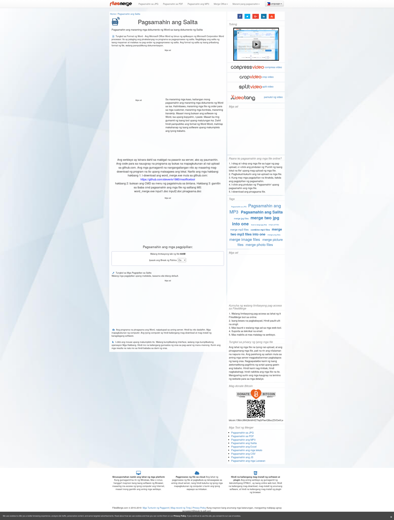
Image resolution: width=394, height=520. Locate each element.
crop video (268, 77)
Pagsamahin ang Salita (129, 13)
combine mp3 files (260, 229)
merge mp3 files (239, 229)
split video (267, 86)
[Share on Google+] (255, 16)
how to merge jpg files (259, 225)
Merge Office (220, 3)
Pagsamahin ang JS (242, 457)
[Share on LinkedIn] (264, 16)
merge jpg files (241, 218)
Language (275, 3)
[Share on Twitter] (247, 16)
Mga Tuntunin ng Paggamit (156, 507)
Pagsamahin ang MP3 (198, 3)
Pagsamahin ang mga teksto (246, 450)
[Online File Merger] (121, 4)
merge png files (273, 234)
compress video (273, 67)
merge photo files (259, 244)
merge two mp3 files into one (256, 232)
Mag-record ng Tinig (181, 507)
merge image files (244, 239)
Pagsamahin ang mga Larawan (248, 460)
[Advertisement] (168, 73)
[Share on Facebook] (239, 16)
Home (113, 13)
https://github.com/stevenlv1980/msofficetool (168, 179)
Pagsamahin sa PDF (173, 3)
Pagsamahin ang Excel (244, 446)
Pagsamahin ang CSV (243, 453)
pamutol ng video (273, 97)
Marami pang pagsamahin (245, 3)
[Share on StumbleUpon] (272, 16)
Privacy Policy (199, 507)
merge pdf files (274, 225)
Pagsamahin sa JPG (148, 3)
